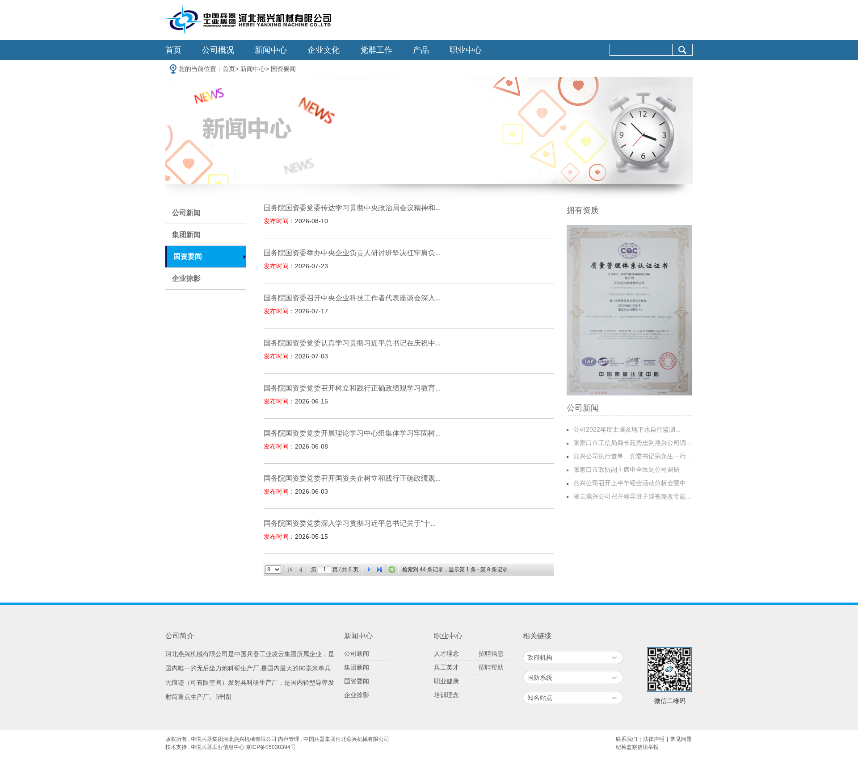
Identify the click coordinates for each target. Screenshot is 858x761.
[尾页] (379, 569)
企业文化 (323, 50)
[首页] (290, 569)
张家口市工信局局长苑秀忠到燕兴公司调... (632, 442)
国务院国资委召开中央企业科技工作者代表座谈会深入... (352, 298)
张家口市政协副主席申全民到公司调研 (626, 469)
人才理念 (446, 653)
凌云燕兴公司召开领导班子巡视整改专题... (632, 496)
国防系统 (539, 677)
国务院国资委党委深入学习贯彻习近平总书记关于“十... (350, 523)
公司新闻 (186, 212)
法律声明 (654, 739)
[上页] (300, 569)
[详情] (223, 696)
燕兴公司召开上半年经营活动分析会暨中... (632, 483)
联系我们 (626, 739)
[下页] (368, 569)
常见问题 (681, 739)
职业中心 (466, 50)
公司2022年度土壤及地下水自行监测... (627, 429)
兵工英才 (446, 667)
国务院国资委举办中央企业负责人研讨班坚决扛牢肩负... (352, 253)
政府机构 (539, 657)
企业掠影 (186, 278)
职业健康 (446, 681)
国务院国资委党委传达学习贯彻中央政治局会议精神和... (352, 208)
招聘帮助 (491, 667)
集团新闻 (186, 234)
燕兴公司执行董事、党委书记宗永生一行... (632, 456)
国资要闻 (283, 68)
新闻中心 (271, 50)
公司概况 (218, 50)
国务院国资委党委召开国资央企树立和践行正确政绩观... (352, 478)
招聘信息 (491, 653)
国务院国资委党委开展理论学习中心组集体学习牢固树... (352, 433)
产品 (421, 50)
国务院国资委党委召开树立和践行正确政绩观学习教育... (352, 388)
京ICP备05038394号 (271, 747)
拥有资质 (583, 210)
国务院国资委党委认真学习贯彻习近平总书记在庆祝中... (352, 343)
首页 (173, 50)
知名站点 (539, 697)
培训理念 (446, 695)
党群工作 (376, 50)
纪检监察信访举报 (637, 747)
